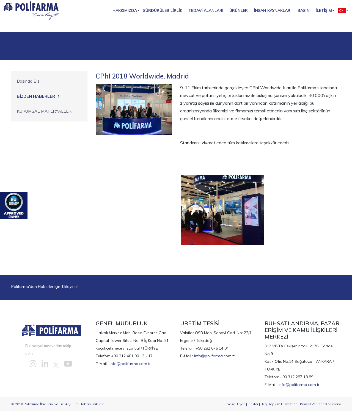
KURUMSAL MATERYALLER (44, 111)
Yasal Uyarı (236, 404)
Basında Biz (28, 81)
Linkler (253, 404)
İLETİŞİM (324, 10)
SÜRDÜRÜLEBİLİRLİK (162, 10)
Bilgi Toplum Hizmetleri (279, 404)
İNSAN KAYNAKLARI (273, 10)
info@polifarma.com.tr (130, 363)
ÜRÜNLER (238, 10)
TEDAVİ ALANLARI (205, 10)
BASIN (304, 10)
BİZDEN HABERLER (36, 96)
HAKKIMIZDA (124, 10)
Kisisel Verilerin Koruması (320, 404)
